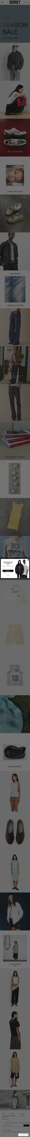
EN (27, 1134)
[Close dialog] (28, 559)
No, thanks (8, 575)
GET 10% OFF (8, 570)
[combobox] (27, 1134)
